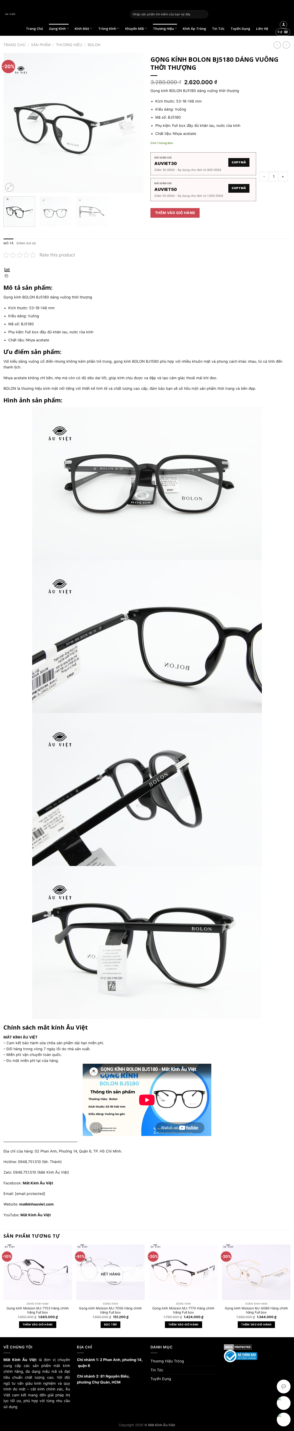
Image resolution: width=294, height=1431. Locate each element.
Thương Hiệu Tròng (167, 1361)
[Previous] (12, 123)
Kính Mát (82, 28)
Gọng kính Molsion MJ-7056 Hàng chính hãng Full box (110, 1310)
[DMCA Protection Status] (257, 1347)
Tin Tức (218, 28)
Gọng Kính (57, 28)
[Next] (135, 123)
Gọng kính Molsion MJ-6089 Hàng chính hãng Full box (256, 1310)
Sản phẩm (41, 44)
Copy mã (239, 162)
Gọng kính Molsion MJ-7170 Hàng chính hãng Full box (183, 1310)
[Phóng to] (9, 187)
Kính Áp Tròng (194, 28)
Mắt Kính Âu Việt (35, 1215)
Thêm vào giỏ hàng (175, 213)
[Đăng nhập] (283, 24)
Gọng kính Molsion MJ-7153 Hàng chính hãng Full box (37, 1310)
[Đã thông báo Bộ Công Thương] (257, 1356)
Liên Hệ (262, 28)
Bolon (94, 44)
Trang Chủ (34, 28)
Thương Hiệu (163, 28)
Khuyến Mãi (134, 28)
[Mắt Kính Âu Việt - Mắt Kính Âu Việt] (63, 14)
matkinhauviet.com (36, 1204)
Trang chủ (14, 44)
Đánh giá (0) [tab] (26, 243)
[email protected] (30, 1193)
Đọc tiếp (110, 1324)
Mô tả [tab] (8, 243)
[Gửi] (204, 14)
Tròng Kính (107, 28)
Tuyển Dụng (240, 28)
